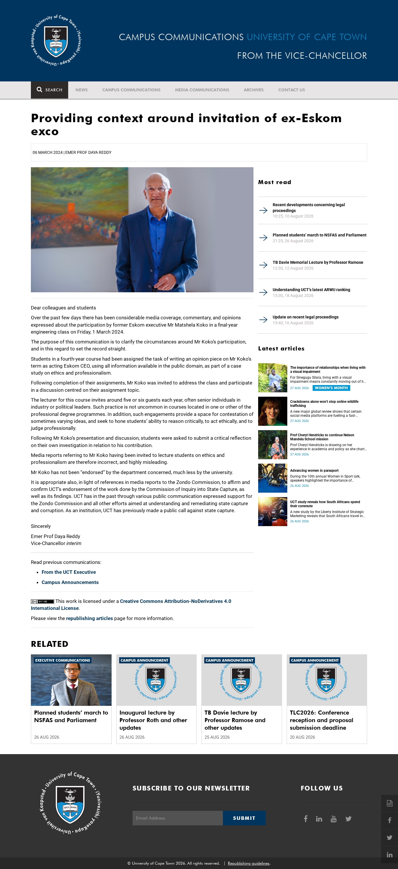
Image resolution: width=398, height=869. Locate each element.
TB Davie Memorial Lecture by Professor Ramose (318, 262)
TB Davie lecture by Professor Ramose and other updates (235, 720)
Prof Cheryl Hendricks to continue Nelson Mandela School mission (322, 437)
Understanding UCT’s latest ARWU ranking (311, 289)
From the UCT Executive (69, 572)
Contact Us (291, 90)
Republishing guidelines (249, 863)
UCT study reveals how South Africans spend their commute (325, 504)
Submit (244, 818)
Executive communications (62, 660)
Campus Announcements (70, 582)
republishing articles (89, 618)
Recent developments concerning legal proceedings (309, 207)
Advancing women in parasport (314, 471)
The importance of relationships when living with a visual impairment (328, 370)
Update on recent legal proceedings (306, 317)
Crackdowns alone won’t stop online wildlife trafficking (324, 404)
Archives (254, 90)
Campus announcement (144, 660)
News (81, 90)
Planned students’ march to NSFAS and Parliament (320, 235)
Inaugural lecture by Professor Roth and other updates (153, 720)
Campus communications (131, 90)
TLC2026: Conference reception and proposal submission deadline (321, 720)
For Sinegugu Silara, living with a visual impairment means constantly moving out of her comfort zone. (328, 379)
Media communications (202, 90)
